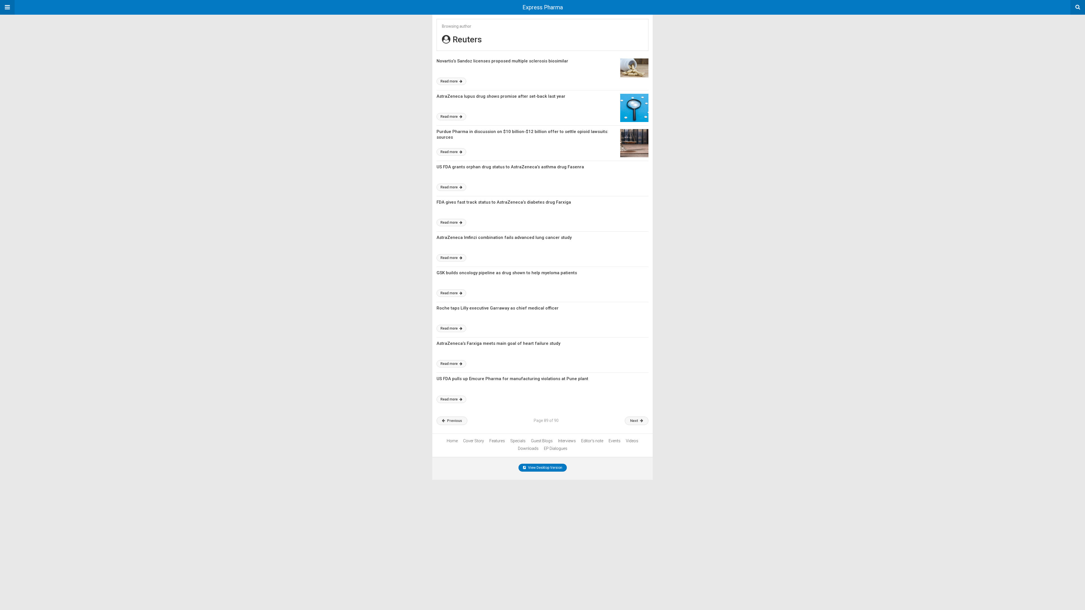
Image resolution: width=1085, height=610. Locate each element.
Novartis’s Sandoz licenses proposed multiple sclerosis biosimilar (502, 61)
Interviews (567, 441)
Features (497, 441)
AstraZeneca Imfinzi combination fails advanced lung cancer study (504, 237)
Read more (449, 81)
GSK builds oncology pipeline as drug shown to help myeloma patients (507, 272)
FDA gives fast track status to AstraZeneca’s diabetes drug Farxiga (504, 202)
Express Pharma (542, 7)
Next (634, 421)
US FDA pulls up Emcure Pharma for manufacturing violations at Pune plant (512, 378)
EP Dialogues (555, 448)
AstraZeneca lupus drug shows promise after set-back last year (501, 96)
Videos (632, 441)
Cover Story (473, 441)
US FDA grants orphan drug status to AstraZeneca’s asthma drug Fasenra (510, 166)
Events (614, 441)
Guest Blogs (542, 441)
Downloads (528, 448)
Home (452, 441)
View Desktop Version (544, 468)
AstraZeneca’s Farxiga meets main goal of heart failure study (498, 343)
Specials (518, 441)
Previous (454, 421)
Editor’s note (592, 441)
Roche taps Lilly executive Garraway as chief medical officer (498, 308)
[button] (7, 7)
